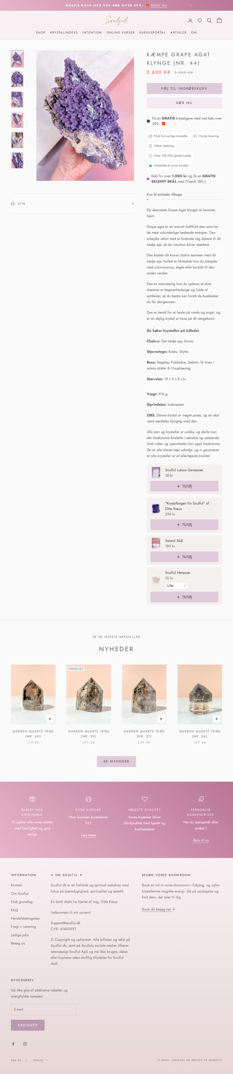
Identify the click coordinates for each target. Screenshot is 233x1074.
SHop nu (159, 5)
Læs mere (88, 835)
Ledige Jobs (20, 935)
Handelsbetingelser (25, 918)
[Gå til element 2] (17, 79)
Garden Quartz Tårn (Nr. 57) (144, 734)
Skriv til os (201, 840)
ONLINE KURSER (121, 32)
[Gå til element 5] (17, 140)
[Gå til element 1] (17, 58)
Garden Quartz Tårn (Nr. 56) (199, 734)
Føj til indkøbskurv (184, 88)
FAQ (14, 910)
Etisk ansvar (88, 810)
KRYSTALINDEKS (64, 32)
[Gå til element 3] (17, 99)
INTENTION (92, 32)
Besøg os (18, 943)
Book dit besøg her (157, 909)
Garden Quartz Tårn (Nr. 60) (33, 734)
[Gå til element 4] (17, 120)
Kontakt (16, 885)
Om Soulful (19, 893)
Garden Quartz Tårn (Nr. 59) (88, 734)
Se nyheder (117, 761)
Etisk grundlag (22, 901)
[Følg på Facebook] (13, 1044)
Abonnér (28, 1025)
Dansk (38, 1060)
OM (194, 32)
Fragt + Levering (23, 926)
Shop (41, 32)
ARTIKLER (178, 32)
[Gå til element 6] (17, 160)
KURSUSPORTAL (152, 32)
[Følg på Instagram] (25, 1044)
